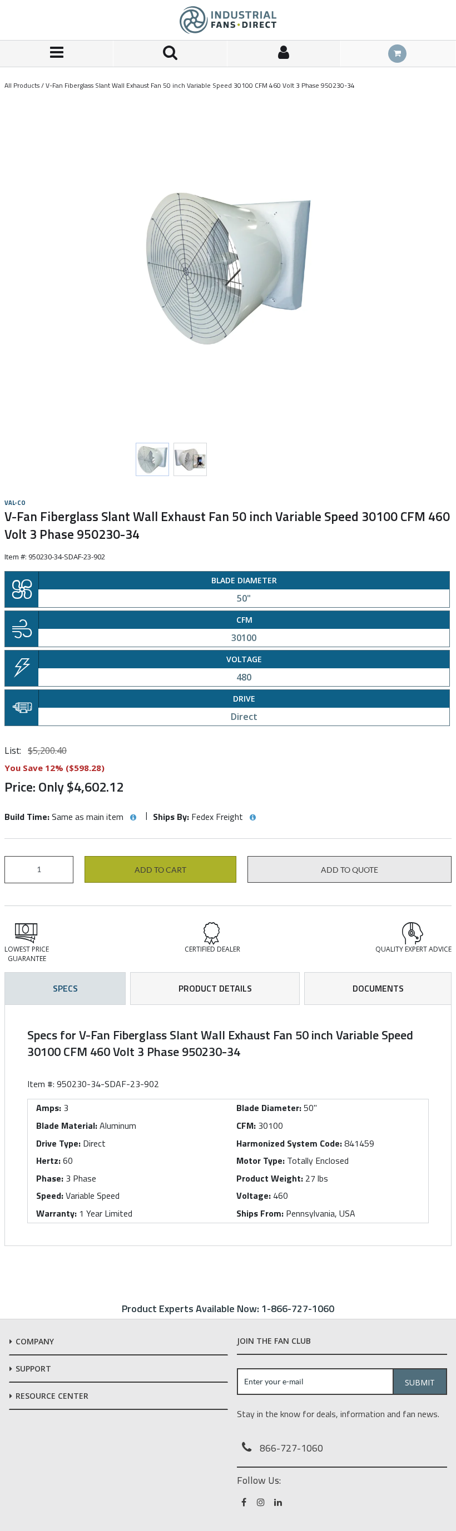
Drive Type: (58, 1143)
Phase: (49, 1178)
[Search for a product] (170, 54)
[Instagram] (261, 1502)
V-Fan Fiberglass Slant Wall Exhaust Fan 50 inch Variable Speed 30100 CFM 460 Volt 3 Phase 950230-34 (200, 85)
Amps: (48, 1107)
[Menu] (56, 54)
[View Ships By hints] (252, 817)
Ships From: (260, 1213)
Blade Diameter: (268, 1107)
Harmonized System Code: (289, 1143)
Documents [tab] (378, 988)
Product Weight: (269, 1178)
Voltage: (253, 1195)
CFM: (246, 1125)
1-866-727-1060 (297, 1308)
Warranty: (56, 1213)
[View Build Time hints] (133, 817)
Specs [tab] (65, 988)
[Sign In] (284, 54)
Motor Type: (260, 1160)
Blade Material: (66, 1125)
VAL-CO (15, 502)
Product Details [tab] (215, 988)
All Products (21, 85)
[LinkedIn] (278, 1502)
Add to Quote (349, 869)
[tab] (228, 1125)
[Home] (228, 20)
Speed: (49, 1195)
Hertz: (48, 1160)
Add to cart (160, 869)
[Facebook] (244, 1502)
